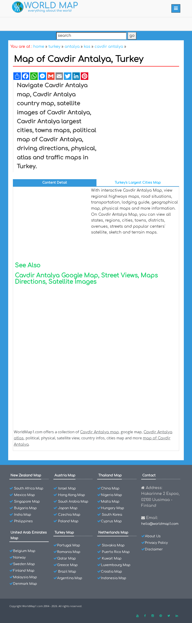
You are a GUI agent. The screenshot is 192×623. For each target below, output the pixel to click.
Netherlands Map (113, 532)
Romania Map (68, 552)
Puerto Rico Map (116, 552)
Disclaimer (154, 549)
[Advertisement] (138, 116)
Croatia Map (111, 571)
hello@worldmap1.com (159, 524)
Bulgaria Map (25, 508)
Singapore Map (27, 501)
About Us (153, 536)
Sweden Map (24, 564)
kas (87, 46)
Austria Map (65, 475)
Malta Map (110, 501)
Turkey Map (64, 532)
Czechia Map (69, 514)
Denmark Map (25, 584)
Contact (149, 475)
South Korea (112, 514)
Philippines (23, 521)
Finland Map (23, 570)
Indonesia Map (113, 578)
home (38, 46)
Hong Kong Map (71, 495)
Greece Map (67, 565)
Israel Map (67, 488)
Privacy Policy (156, 543)
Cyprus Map (111, 521)
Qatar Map (66, 558)
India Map (22, 514)
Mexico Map (24, 495)
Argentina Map (69, 578)
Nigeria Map (111, 495)
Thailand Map (110, 475)
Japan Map (68, 508)
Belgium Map (24, 551)
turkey (54, 46)
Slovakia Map (113, 545)
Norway (19, 557)
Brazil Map (67, 571)
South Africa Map (28, 488)
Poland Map (68, 521)
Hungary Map (112, 508)
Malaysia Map (25, 577)
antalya (72, 46)
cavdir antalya (109, 46)
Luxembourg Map (115, 565)
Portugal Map (68, 545)
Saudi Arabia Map (73, 501)
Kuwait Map (112, 558)
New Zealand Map (26, 475)
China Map (110, 488)
